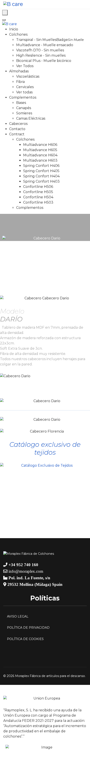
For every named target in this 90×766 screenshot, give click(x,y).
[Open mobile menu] (5, 12)
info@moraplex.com (25, 571)
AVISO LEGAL (17, 616)
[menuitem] (13, 29)
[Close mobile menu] (4, 20)
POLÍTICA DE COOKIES (25, 639)
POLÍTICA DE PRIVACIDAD (28, 628)
